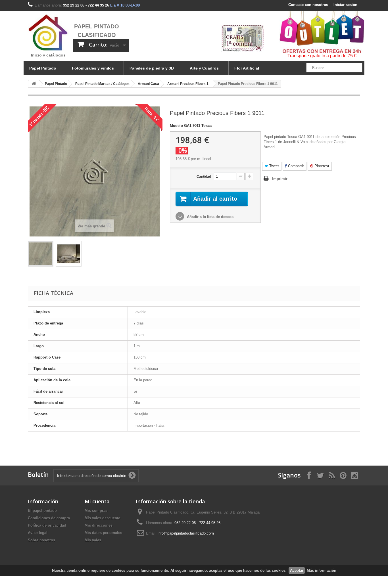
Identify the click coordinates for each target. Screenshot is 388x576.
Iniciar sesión (345, 5)
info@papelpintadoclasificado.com (186, 533)
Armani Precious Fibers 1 (187, 84)
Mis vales (93, 540)
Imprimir (279, 179)
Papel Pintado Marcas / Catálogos (102, 84)
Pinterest (321, 166)
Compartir (295, 166)
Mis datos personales (103, 533)
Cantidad (204, 177)
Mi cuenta (97, 501)
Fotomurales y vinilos (93, 68)
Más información (321, 570)
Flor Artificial (246, 68)
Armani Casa (148, 84)
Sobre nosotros (41, 540)
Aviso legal (37, 533)
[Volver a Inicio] (33, 83)
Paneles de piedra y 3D (152, 68)
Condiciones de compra (49, 518)
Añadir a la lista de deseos (209, 217)
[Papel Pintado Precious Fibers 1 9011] (40, 253)
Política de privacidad (47, 525)
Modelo (176, 125)
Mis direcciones (98, 525)
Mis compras (96, 510)
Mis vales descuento (102, 518)
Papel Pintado (42, 68)
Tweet (273, 166)
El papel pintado (42, 510)
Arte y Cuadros (204, 68)
